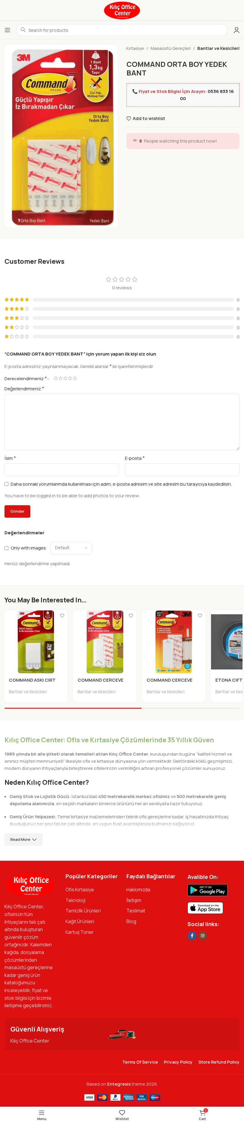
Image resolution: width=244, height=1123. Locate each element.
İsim (10, 458)
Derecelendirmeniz (25, 378)
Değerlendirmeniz (24, 388)
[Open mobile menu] (7, 30)
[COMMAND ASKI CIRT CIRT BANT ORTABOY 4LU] (35, 641)
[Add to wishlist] (62, 615)
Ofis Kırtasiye (130, 48)
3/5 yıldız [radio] (65, 378)
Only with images (28, 548)
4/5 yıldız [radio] (70, 378)
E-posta (135, 458)
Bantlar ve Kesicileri (218, 48)
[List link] (91, 890)
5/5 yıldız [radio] (74, 378)
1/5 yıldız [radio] (55, 378)
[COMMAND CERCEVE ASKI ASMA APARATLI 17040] (173, 641)
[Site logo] (122, 10)
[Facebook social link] (191, 935)
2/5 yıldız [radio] (60, 378)
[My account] (237, 30)
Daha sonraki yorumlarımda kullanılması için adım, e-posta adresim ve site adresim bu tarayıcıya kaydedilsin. (121, 484)
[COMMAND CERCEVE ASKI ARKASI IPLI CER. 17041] (104, 641)
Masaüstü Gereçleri (171, 48)
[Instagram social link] (202, 935)
